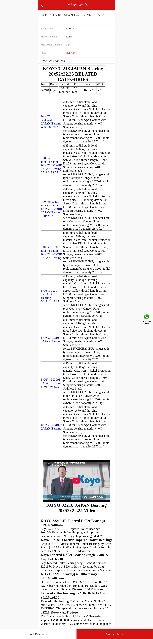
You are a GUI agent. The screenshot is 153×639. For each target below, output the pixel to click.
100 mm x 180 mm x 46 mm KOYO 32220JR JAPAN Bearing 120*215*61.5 (51, 209)
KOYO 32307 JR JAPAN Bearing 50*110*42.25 (50, 296)
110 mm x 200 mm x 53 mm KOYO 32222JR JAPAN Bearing (51, 252)
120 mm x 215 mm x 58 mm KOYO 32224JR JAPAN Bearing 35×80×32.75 (51, 165)
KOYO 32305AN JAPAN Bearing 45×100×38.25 (51, 122)
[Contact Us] (146, 319)
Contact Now (115, 634)
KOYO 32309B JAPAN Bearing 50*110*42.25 (51, 383)
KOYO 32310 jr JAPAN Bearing (51, 426)
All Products (38, 634)
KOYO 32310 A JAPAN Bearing (51, 339)
